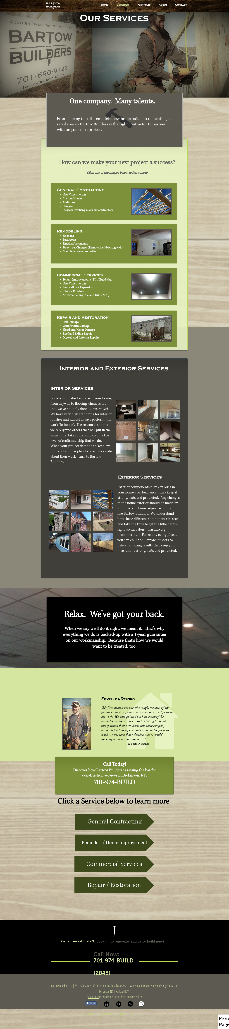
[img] (126, 409)
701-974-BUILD (113, 960)
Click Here (93, 997)
